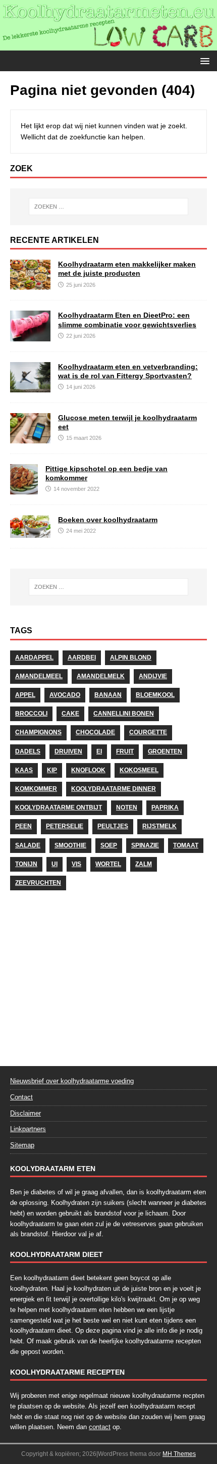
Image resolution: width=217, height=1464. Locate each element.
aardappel (34, 657)
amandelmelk (101, 676)
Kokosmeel (139, 770)
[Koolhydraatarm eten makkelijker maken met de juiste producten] (30, 284)
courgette (148, 732)
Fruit (125, 751)
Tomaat (185, 845)
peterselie (64, 826)
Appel (25, 694)
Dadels (27, 751)
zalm (143, 864)
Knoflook (88, 770)
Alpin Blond (130, 657)
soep (108, 845)
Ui (54, 864)
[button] (203, 60)
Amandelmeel (39, 676)
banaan (108, 694)
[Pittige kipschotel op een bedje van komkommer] (24, 488)
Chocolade (95, 732)
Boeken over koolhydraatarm (107, 520)
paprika (165, 807)
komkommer (36, 788)
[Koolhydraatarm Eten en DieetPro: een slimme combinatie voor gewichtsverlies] (30, 335)
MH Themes (179, 1453)
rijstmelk (159, 826)
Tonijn (26, 864)
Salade (27, 845)
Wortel (108, 864)
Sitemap (22, 1145)
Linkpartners (28, 1129)
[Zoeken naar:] (108, 206)
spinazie (145, 845)
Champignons (38, 732)
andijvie (153, 676)
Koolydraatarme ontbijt (58, 807)
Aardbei (82, 657)
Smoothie (70, 845)
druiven (68, 751)
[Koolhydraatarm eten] (108, 44)
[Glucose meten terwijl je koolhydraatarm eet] (30, 437)
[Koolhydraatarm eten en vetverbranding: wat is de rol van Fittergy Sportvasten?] (30, 386)
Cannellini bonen (123, 713)
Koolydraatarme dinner (113, 788)
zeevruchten (38, 882)
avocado (64, 694)
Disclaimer (25, 1113)
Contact (21, 1097)
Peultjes (112, 826)
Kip (52, 770)
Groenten (165, 751)
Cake (70, 713)
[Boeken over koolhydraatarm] (30, 532)
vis (76, 864)
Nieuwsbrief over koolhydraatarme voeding (72, 1081)
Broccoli (31, 713)
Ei (99, 751)
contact (100, 1427)
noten (126, 807)
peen (23, 826)
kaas (24, 770)
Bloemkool (155, 694)
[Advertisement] (108, 975)
